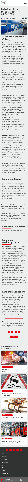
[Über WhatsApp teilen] (16, 332)
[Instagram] (14, 450)
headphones (23, 18)
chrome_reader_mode (26, 18)
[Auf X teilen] (12, 332)
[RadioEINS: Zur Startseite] (12, 2)
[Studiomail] (17, 450)
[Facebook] (10, 450)
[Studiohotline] (21, 450)
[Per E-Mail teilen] (19, 332)
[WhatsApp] (7, 450)
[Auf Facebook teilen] (9, 332)
